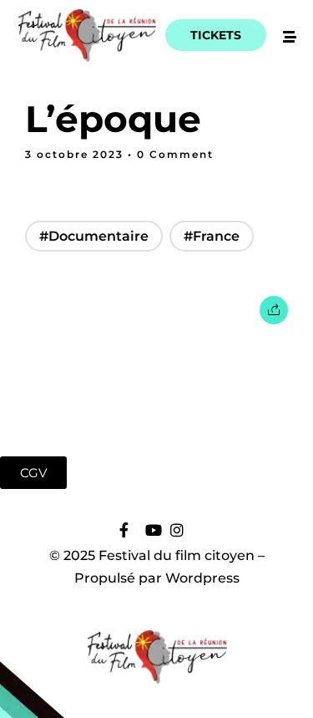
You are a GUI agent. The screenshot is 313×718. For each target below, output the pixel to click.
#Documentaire (94, 236)
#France (212, 236)
